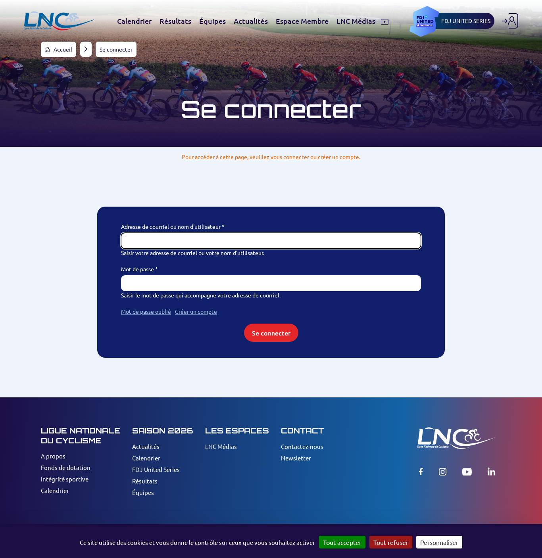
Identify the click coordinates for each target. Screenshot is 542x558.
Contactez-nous (302, 446)
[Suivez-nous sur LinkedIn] (491, 471)
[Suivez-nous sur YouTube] (467, 471)
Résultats (145, 481)
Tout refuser (390, 542)
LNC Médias (221, 446)
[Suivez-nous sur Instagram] (442, 471)
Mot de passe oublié (146, 311)
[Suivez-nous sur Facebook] (421, 471)
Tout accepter (342, 542)
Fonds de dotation (65, 467)
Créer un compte (196, 311)
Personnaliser (439, 542)
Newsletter (296, 458)
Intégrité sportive (64, 479)
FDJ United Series (156, 469)
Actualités (146, 446)
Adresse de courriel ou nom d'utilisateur (171, 226)
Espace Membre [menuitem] (302, 21)
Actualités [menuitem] (251, 21)
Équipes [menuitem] (212, 21)
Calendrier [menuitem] (134, 21)
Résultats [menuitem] (175, 21)
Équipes (143, 492)
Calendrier (55, 490)
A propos (53, 456)
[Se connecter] (510, 21)
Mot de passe (137, 268)
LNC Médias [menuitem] (356, 21)
